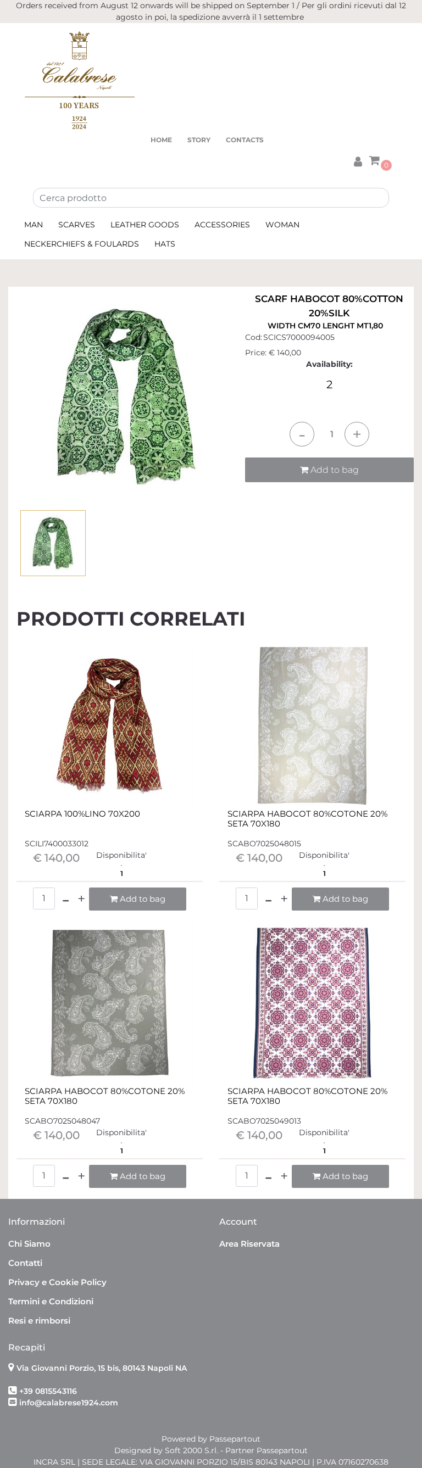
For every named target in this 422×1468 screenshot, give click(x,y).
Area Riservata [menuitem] (249, 1243)
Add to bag (333, 470)
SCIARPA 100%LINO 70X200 (82, 814)
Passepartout (234, 1439)
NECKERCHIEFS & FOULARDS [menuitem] (81, 244)
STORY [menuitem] (198, 140)
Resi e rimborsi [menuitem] (39, 1320)
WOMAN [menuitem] (282, 225)
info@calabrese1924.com (68, 1403)
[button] (126, 396)
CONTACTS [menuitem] (245, 140)
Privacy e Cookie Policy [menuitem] (57, 1282)
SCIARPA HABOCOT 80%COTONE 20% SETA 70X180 (307, 819)
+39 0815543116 (48, 1391)
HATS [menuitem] (164, 244)
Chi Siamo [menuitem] (29, 1243)
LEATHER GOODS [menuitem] (144, 225)
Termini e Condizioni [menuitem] (50, 1301)
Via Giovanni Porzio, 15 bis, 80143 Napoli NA (101, 1368)
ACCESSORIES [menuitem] (222, 225)
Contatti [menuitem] (25, 1263)
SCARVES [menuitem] (76, 225)
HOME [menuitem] (161, 140)
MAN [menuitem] (33, 225)
